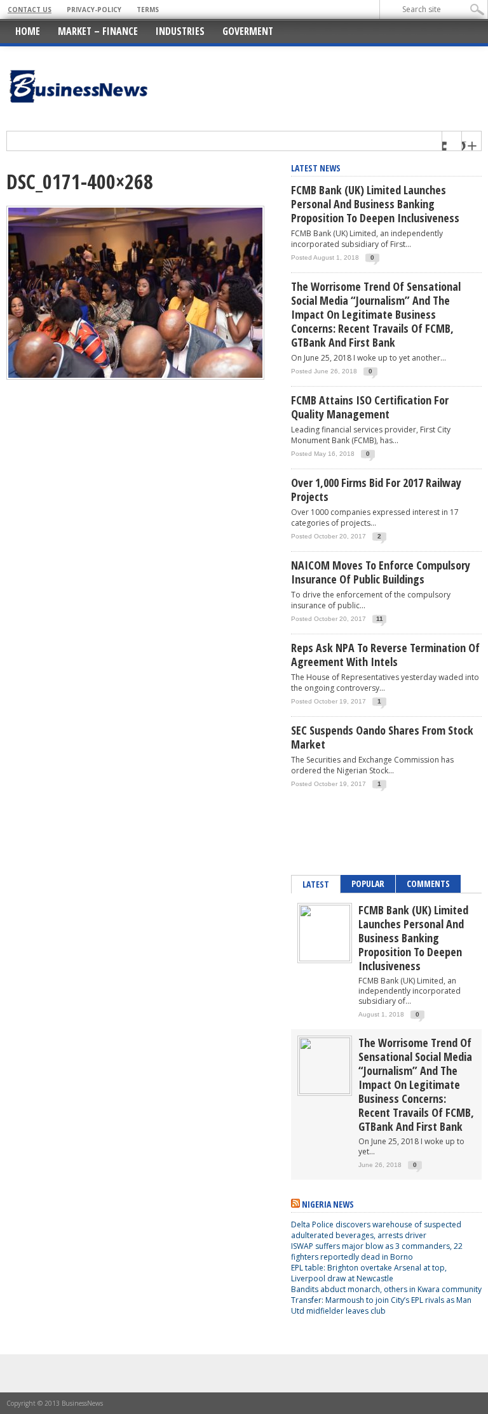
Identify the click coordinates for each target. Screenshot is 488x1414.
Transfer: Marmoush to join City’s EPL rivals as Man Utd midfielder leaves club (381, 1305)
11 (379, 618)
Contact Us (29, 9)
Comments (428, 883)
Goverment (247, 31)
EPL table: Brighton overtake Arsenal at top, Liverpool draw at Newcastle (369, 1273)
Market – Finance (98, 31)
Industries (180, 31)
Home (27, 31)
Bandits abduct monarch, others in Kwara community (386, 1289)
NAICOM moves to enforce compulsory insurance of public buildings (380, 572)
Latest (315, 884)
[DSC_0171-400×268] (135, 376)
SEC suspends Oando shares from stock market (382, 737)
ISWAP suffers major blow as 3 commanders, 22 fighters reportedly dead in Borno (377, 1251)
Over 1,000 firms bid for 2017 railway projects (376, 490)
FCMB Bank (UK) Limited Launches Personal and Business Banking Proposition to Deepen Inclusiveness (375, 204)
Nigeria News (328, 1204)
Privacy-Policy (94, 9)
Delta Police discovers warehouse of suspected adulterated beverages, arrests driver (376, 1230)
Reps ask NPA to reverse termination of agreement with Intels (385, 655)
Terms (148, 9)
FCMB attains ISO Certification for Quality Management (370, 407)
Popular (367, 883)
